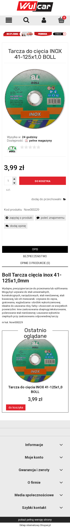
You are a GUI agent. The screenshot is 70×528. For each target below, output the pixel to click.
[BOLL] (12, 149)
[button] (9, 20)
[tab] (35, 249)
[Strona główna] (35, 6)
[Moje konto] (43, 20)
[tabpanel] (35, 298)
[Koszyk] (61, 20)
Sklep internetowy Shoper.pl (35, 525)
